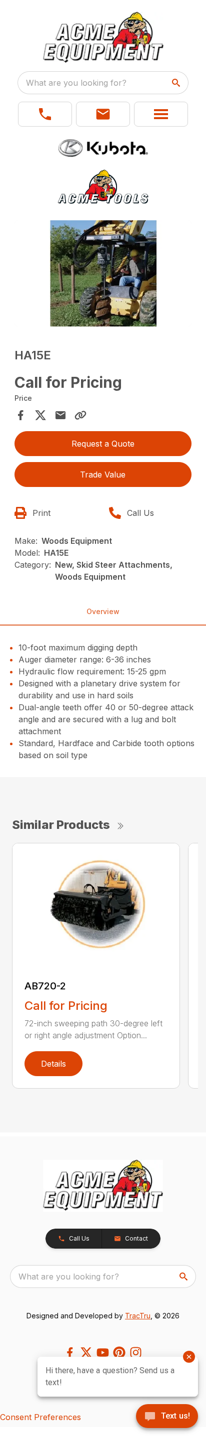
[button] (45, 114)
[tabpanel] (103, 274)
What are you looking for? (76, 83)
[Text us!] (167, 1417)
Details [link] (53, 1064)
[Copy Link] (80, 415)
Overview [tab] (103, 611)
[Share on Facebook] (20, 415)
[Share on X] (40, 415)
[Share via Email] (60, 415)
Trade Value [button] (103, 475)
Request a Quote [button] (103, 444)
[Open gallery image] (103, 273)
